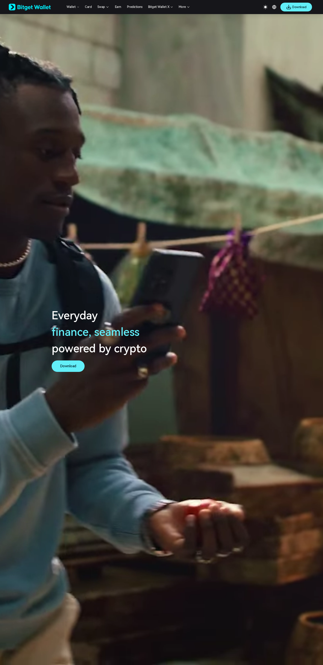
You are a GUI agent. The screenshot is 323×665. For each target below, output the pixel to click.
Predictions (135, 7)
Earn (118, 7)
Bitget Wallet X (158, 7)
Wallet (71, 7)
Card (88, 7)
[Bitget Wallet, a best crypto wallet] (35, 7)
